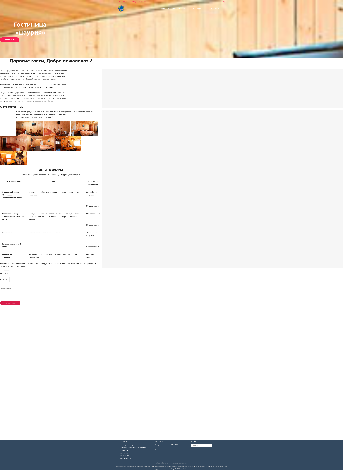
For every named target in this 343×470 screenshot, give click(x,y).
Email (2, 279)
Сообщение (4, 284)
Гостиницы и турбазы (177, 8)
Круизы (200, 8)
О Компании (212, 8)
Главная (161, 8)
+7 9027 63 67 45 (124, 2)
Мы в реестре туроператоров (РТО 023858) (166, 445)
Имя (2, 273)
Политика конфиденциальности (163, 450)
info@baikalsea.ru (139, 2)
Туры (191, 8)
